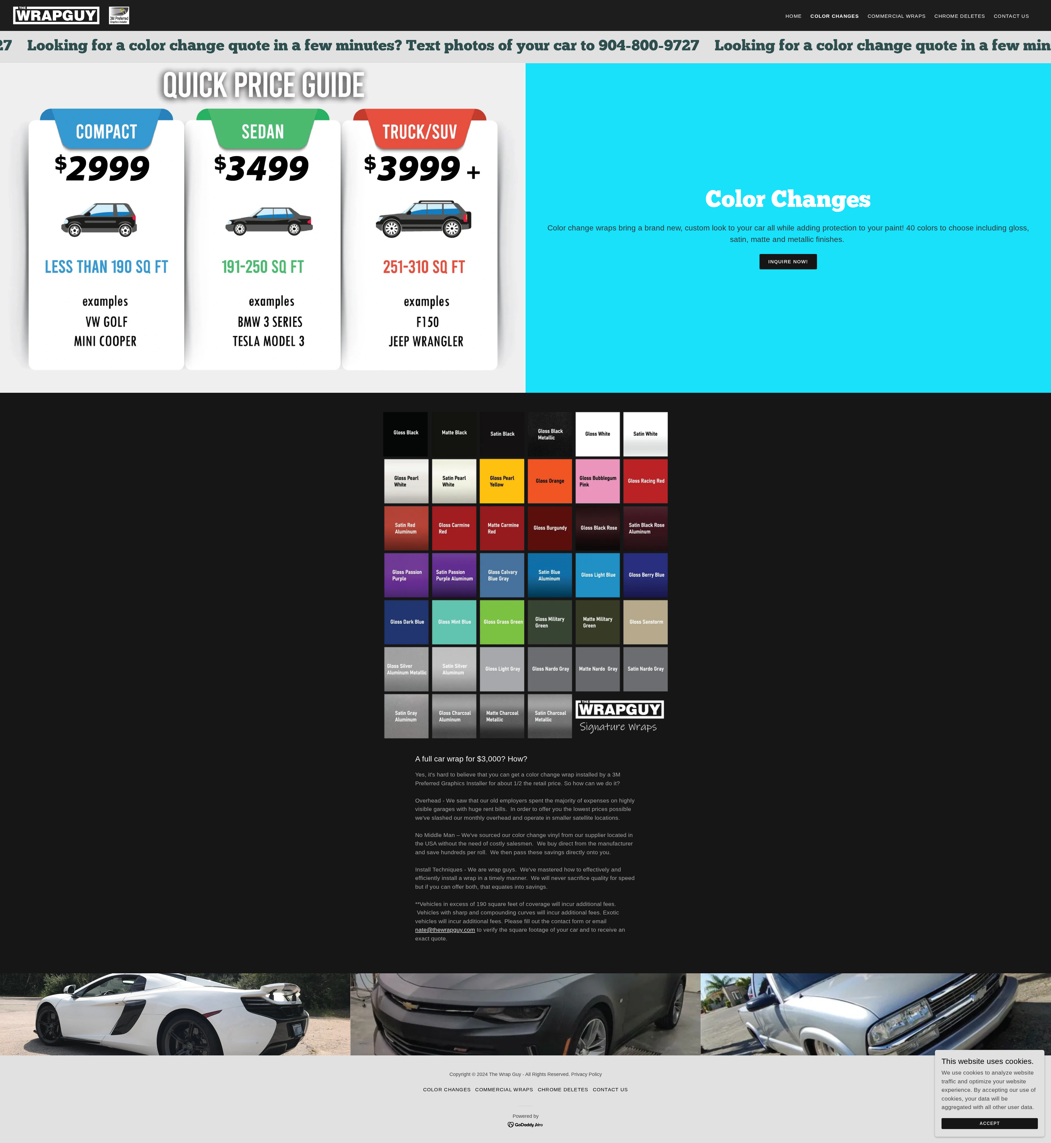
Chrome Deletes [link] (959, 16)
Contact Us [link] (1011, 16)
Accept (990, 1123)
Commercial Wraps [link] (897, 16)
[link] (71, 15)
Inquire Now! (788, 261)
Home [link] (794, 16)
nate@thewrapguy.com (445, 929)
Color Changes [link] (834, 16)
